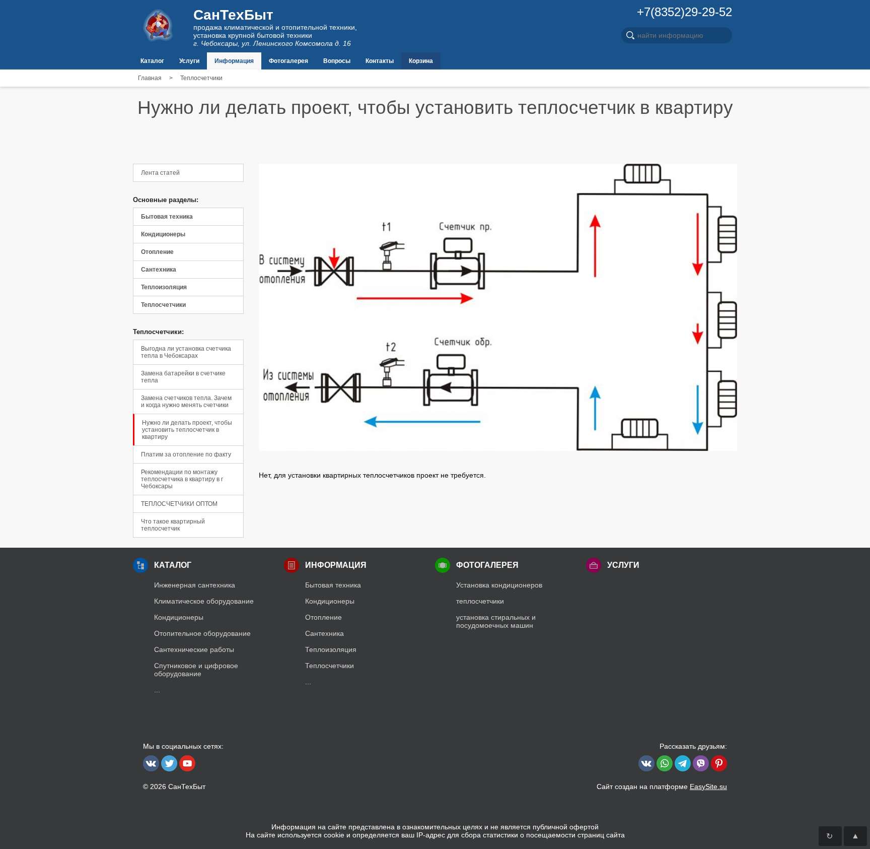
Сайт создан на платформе (662, 786)
